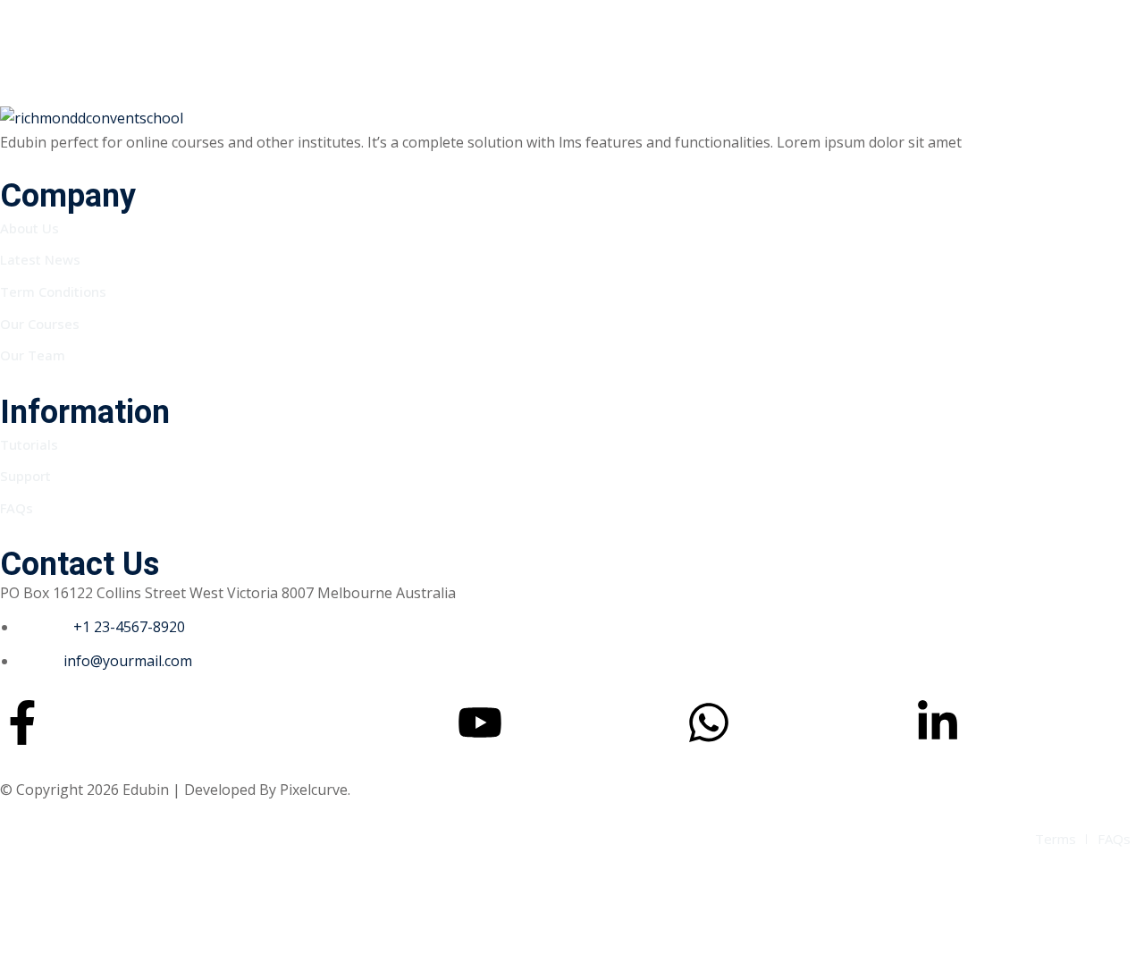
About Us (29, 228)
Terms (1055, 839)
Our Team (32, 355)
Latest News (40, 259)
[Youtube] (480, 722)
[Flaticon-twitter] (251, 722)
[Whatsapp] (708, 722)
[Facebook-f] (22, 722)
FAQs (16, 508)
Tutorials (29, 444)
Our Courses (40, 324)
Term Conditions (53, 291)
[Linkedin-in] (937, 722)
